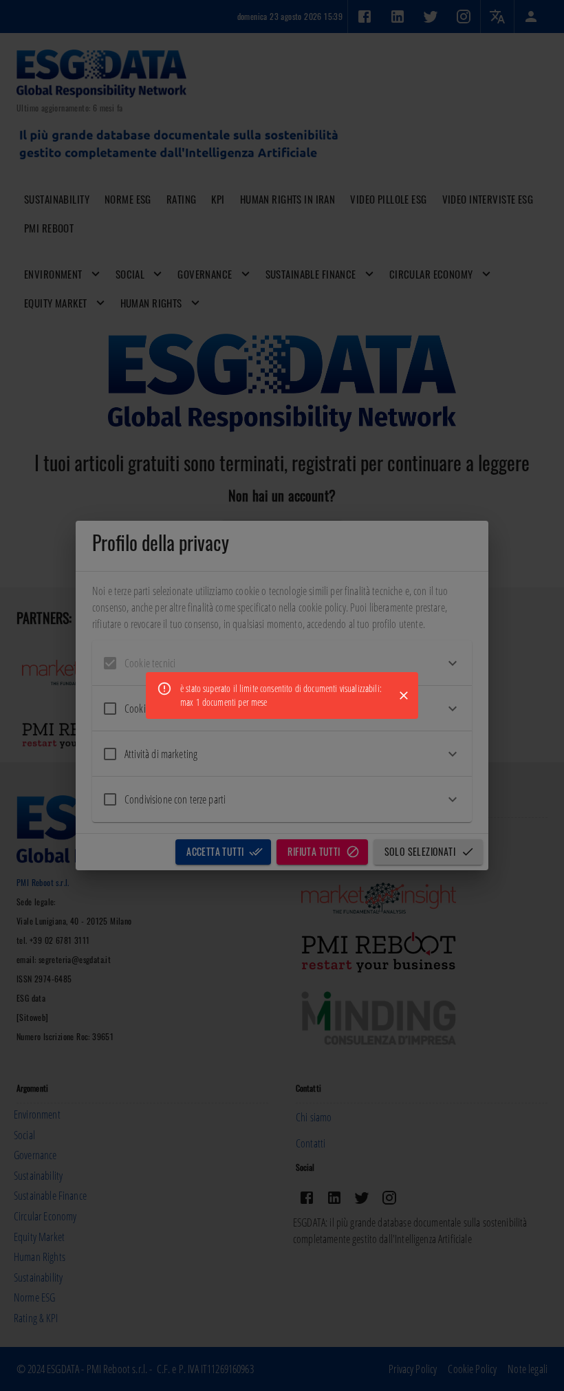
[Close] (404, 695)
